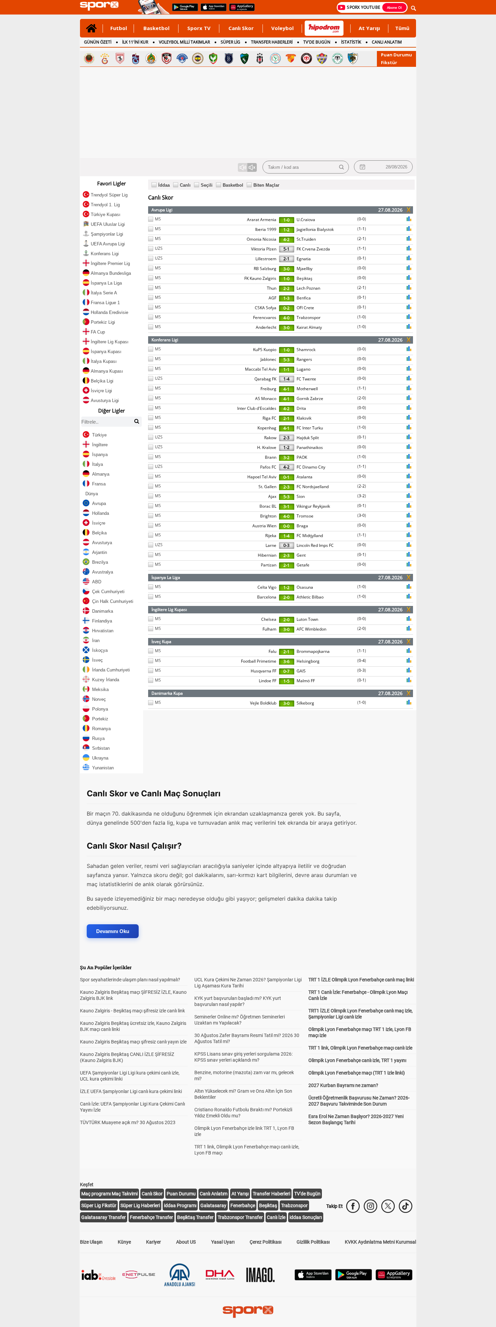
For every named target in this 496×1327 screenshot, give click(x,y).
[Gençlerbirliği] (89, 58)
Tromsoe (305, 516)
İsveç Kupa (161, 641)
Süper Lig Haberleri (140, 1205)
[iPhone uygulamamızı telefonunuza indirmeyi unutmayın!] (211, 10)
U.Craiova (306, 219)
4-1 (286, 389)
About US (186, 1242)
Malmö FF (306, 681)
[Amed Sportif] (213, 58)
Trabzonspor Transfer (240, 1217)
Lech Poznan (308, 288)
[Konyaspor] (337, 58)
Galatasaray (213, 1205)
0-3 (286, 545)
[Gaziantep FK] (166, 58)
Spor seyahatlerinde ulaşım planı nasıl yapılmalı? (130, 979)
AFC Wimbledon (311, 629)
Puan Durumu (396, 55)
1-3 (286, 298)
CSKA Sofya (265, 308)
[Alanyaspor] (151, 58)
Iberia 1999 (265, 229)
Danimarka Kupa (167, 693)
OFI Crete (305, 308)
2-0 (362, 398)
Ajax (272, 496)
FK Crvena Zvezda (313, 249)
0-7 (286, 671)
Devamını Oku (112, 931)
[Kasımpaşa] (182, 58)
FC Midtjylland (310, 535)
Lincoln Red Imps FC (315, 545)
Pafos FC (268, 467)
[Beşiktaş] (260, 58)
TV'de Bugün (307, 1193)
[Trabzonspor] (135, 58)
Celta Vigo (266, 587)
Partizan (268, 565)
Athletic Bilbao (310, 597)
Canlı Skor (241, 28)
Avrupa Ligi (161, 210)
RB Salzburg (265, 268)
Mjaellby (304, 268)
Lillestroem (265, 259)
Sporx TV (199, 28)
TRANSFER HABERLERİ (272, 42)
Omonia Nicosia (261, 239)
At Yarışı (369, 28)
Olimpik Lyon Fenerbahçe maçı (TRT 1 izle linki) (356, 1073)
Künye (124, 1242)
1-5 (286, 681)
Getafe (303, 565)
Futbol (118, 28)
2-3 (286, 438)
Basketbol (156, 28)
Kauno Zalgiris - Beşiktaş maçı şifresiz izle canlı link (132, 1010)
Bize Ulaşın (91, 1242)
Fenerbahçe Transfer (151, 1217)
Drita (301, 408)
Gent (301, 555)
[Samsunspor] (120, 58)
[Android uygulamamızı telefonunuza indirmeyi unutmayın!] (182, 10)
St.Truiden (306, 239)
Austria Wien (264, 526)
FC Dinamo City (311, 467)
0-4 (362, 660)
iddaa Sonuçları (306, 1217)
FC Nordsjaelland (313, 486)
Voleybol (282, 28)
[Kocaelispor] (244, 58)
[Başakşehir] (229, 58)
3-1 (286, 506)
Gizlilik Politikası (313, 1242)
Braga (302, 526)
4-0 (286, 318)
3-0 (286, 269)
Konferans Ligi (164, 340)
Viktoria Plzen (263, 249)
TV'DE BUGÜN (316, 42)
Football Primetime (258, 661)
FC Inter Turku (310, 428)
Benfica (304, 298)
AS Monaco (265, 398)
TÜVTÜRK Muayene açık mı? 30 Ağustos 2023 (127, 1122)
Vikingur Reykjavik (313, 506)
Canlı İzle (276, 1217)
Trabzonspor (309, 317)
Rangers (304, 359)
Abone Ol (394, 7)
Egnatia (304, 259)
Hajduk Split (308, 438)
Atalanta (304, 477)
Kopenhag (266, 428)
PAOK (302, 457)
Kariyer (153, 1242)
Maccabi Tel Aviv (260, 369)
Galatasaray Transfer (103, 1217)
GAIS (301, 671)
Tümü (402, 28)
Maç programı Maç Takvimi (109, 1193)
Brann (270, 457)
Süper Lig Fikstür (98, 1205)
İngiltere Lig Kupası (169, 609)
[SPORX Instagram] (370, 1206)
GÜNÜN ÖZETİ (97, 42)
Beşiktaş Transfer (195, 1217)
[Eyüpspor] (322, 58)
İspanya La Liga (165, 577)
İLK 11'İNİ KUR (135, 42)
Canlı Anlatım (213, 1193)
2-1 (362, 238)
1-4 (286, 379)
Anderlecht (266, 327)
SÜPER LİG (230, 42)
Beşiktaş (304, 278)
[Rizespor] (275, 58)
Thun (271, 288)
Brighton (268, 516)
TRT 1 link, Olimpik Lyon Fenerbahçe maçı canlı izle (360, 1048)
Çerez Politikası (265, 1242)
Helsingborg (308, 661)
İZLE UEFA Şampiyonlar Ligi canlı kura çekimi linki (131, 1091)
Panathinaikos (310, 447)
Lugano (303, 369)
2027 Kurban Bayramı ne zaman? (343, 1085)
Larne (271, 545)
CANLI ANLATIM (387, 42)
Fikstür (389, 62)
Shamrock (306, 349)
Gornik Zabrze (310, 398)
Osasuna (305, 587)
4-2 (286, 239)
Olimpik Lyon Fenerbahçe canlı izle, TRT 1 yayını (357, 1060)
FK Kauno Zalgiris (260, 278)
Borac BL (267, 506)
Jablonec (268, 359)
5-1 (286, 249)
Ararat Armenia (261, 219)
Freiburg (268, 389)
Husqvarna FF (263, 671)
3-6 (286, 661)
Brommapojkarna (313, 651)
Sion (301, 496)
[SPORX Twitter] (388, 1206)
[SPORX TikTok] (405, 1206)
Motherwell (307, 389)
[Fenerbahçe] (197, 58)
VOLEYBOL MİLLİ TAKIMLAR (184, 42)
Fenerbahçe (242, 1205)
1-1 (362, 229)
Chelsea (268, 619)
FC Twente (306, 379)
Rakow (270, 438)
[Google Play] (353, 1278)
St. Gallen (267, 486)
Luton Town (307, 619)
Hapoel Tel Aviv (261, 477)
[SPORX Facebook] (353, 1206)
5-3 (286, 360)
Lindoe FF (267, 681)
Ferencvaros (264, 317)
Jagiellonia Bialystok (315, 229)
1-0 (286, 220)
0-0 (362, 219)
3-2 (286, 457)
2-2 (286, 288)
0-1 (362, 258)
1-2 (286, 230)
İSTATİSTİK (351, 42)
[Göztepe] (291, 58)
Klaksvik (304, 418)
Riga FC (269, 418)
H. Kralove (266, 447)
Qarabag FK (265, 379)
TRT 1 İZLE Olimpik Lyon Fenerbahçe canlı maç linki (361, 979)
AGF (272, 298)
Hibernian (267, 555)
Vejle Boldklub (263, 703)
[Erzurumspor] (353, 58)
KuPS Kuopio (264, 349)
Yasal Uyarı (223, 1242)
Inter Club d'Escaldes (256, 408)
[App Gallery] (394, 1278)
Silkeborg (305, 703)
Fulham (269, 629)
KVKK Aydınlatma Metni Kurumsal (380, 1242)
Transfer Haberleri (271, 1193)
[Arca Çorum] (306, 58)
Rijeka (270, 535)
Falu (272, 651)
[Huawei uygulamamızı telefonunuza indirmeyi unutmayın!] (239, 10)
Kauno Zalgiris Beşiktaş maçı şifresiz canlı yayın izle (133, 1041)
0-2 (286, 308)
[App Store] (313, 1278)
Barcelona (266, 597)
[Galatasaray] (104, 58)
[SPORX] (248, 1312)
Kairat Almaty (309, 327)
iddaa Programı (180, 1205)
